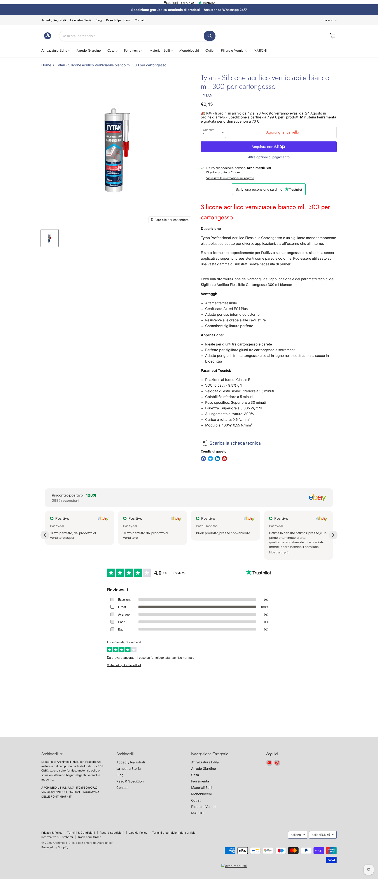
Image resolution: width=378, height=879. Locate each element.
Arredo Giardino (89, 50)
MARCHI (260, 50)
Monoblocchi (189, 50)
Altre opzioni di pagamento (269, 157)
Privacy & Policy (51, 832)
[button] (279, 552)
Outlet (209, 50)
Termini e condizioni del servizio (174, 832)
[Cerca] (209, 36)
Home (46, 65)
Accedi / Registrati (53, 20)
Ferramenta (132, 50)
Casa (111, 50)
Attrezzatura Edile (54, 50)
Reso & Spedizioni (118, 20)
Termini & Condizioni (81, 832)
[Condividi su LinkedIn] (217, 458)
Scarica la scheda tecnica (235, 443)
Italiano (328, 20)
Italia (321, 835)
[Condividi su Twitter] (210, 458)
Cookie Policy (138, 832)
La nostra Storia (80, 20)
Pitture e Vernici (233, 50)
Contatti (140, 20)
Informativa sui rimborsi (57, 837)
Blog (99, 20)
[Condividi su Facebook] (203, 458)
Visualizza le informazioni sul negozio (230, 178)
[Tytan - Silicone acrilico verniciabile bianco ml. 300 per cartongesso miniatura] (49, 238)
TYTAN (206, 95)
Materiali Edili (160, 50)
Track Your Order (89, 837)
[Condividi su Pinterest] (224, 458)
